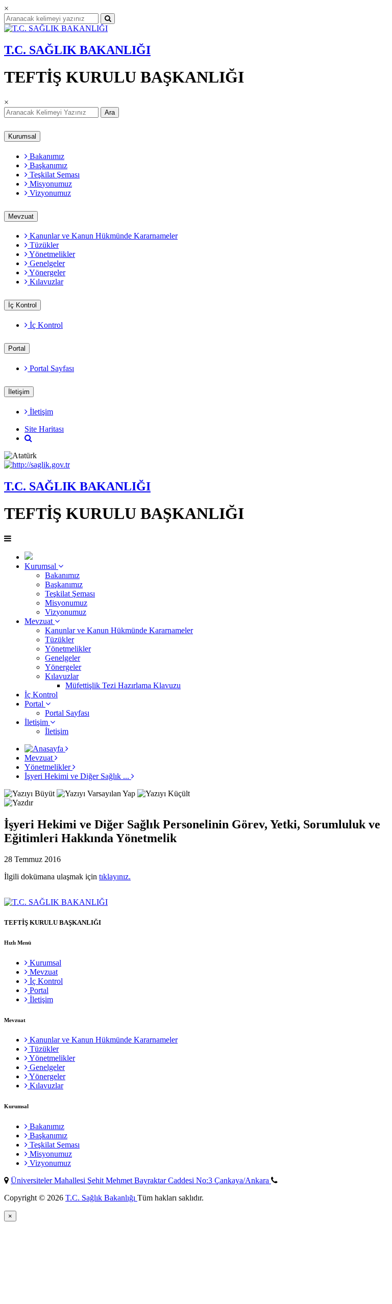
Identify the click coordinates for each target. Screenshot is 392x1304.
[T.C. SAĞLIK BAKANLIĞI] (56, 28)
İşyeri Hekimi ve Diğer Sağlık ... (77, 776)
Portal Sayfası (51, 368)
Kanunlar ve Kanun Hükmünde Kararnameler (103, 235)
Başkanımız (47, 165)
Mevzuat (21, 216)
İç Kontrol (22, 305)
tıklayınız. (115, 876)
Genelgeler (46, 263)
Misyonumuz (50, 183)
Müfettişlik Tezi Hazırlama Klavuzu (123, 685)
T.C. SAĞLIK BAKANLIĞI (77, 50)
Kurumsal (22, 136)
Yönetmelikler (51, 254)
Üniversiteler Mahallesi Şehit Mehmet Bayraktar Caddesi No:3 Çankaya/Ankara (141, 1180)
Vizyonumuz (49, 193)
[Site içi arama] (28, 438)
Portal (17, 348)
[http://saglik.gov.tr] (37, 464)
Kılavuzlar (45, 281)
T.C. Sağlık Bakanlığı (101, 1197)
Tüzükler (43, 245)
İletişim (19, 392)
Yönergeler (46, 272)
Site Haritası (44, 429)
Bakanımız (46, 156)
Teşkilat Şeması (54, 174)
